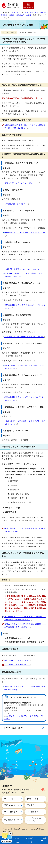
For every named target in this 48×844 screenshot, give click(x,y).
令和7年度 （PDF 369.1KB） (17, 665)
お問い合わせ (32, 799)
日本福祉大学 (15, 204)
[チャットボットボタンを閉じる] (10, 834)
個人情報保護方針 (11, 820)
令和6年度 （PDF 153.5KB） (17, 660)
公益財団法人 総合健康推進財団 (24, 337)
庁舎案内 (30, 805)
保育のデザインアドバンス (21, 183)
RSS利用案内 (32, 812)
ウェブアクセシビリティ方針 (34, 819)
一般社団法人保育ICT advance (23, 269)
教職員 (11, 15)
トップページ (17, 12)
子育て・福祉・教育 (31, 12)
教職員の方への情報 (23, 15)
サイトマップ (10, 799)
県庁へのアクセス (11, 805)
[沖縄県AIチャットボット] (6, 837)
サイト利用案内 (10, 812)
